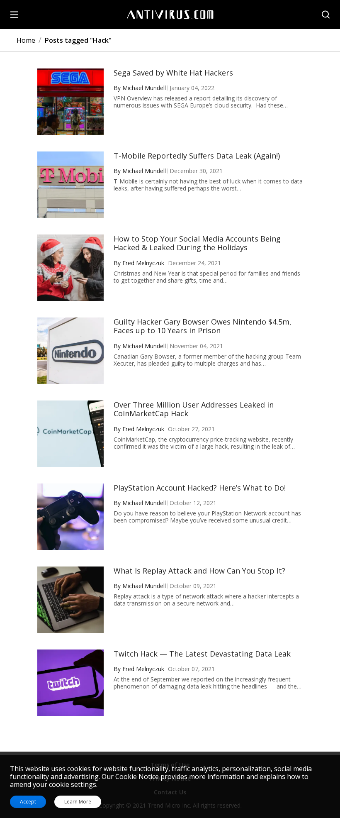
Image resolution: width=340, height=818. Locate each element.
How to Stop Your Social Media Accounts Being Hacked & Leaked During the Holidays (197, 243)
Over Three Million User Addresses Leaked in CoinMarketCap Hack (194, 409)
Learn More (77, 802)
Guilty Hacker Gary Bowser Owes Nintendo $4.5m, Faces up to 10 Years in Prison (202, 326)
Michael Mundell (144, 88)
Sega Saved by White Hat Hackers (173, 73)
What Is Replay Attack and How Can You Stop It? (199, 571)
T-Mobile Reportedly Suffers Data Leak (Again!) (197, 156)
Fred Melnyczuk (143, 263)
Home (26, 40)
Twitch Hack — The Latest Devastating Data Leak (202, 654)
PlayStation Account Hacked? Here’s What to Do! (200, 488)
